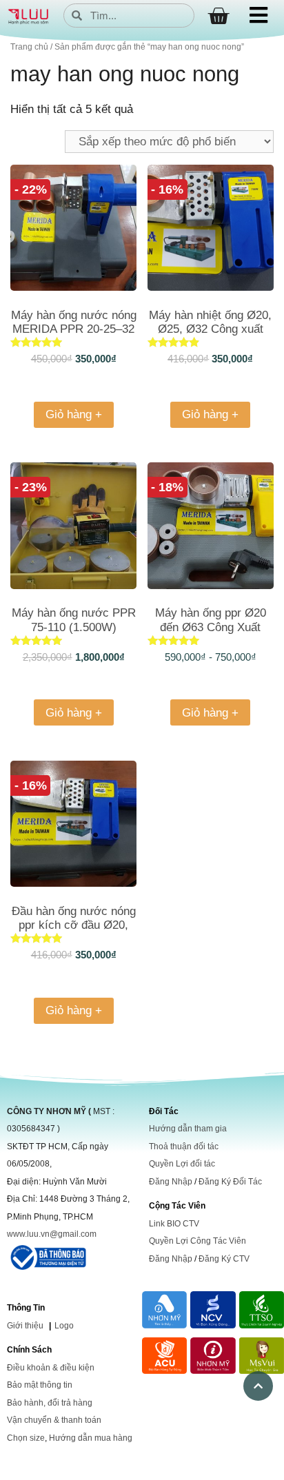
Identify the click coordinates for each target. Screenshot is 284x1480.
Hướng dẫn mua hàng (90, 1438)
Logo (64, 1325)
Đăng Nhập (170, 1181)
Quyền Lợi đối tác (182, 1164)
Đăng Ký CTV (224, 1259)
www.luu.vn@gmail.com (52, 1234)
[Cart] (218, 16)
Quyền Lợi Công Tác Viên (197, 1241)
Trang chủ (29, 47)
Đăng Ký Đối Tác (230, 1181)
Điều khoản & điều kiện (50, 1368)
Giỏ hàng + (73, 414)
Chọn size (26, 1438)
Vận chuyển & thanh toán (54, 1420)
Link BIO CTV (174, 1224)
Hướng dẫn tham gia (188, 1128)
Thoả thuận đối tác (184, 1146)
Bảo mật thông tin (39, 1385)
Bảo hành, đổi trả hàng (49, 1403)
